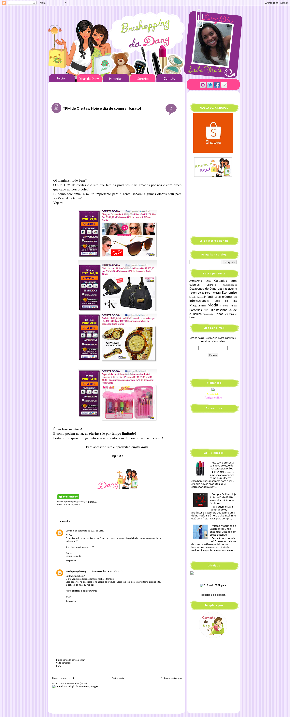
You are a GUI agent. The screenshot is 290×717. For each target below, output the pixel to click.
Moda (77, 505)
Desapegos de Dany (202, 288)
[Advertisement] (117, 146)
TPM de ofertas (75, 184)
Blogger (220, 595)
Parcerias (195, 310)
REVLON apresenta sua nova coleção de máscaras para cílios (222, 465)
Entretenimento (196, 297)
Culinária (211, 285)
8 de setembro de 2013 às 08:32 (88, 531)
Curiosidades (230, 285)
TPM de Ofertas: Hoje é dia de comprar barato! (102, 109)
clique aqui (139, 446)
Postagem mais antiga (171, 678)
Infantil (208, 297)
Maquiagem (197, 305)
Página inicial (118, 678)
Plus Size (209, 310)
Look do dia (225, 301)
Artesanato (195, 281)
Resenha (221, 310)
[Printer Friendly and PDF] (68, 498)
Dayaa (69, 531)
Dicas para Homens (209, 292)
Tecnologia (208, 314)
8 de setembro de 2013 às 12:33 (107, 571)
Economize (68, 505)
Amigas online (213, 397)
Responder (71, 561)
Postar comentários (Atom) (74, 683)
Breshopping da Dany (76, 571)
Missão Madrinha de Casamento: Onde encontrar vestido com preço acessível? (223, 530)
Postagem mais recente (63, 678)
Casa (208, 281)
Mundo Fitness (228, 306)
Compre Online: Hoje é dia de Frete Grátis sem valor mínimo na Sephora (223, 499)
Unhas (218, 314)
